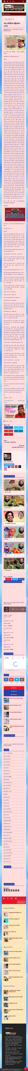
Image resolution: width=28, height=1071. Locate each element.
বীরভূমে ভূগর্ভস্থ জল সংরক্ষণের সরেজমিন (15, 996)
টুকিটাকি (6, 794)
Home (5, 18)
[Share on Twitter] (18, 427)
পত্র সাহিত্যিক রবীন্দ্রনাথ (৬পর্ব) (12, 24)
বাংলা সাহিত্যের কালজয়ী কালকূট (10, 523)
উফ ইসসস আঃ (7, 770)
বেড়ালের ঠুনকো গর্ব (8, 570)
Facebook (21, 579)
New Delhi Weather (8, 628)
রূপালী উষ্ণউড (7, 847)
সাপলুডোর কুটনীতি (8, 856)
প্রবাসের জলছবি (7, 817)
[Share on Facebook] (8, 427)
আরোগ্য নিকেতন (7, 765)
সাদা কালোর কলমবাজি (8, 853)
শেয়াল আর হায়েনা (8, 492)
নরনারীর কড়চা (7, 806)
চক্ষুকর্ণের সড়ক (7, 773)
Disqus (14, 579)
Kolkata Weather (7, 616)
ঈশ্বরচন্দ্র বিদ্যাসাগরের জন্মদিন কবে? (15, 912)
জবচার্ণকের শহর (7, 788)
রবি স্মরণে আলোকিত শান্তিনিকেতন (16, 712)
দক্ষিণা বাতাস (7, 803)
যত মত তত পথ (7, 835)
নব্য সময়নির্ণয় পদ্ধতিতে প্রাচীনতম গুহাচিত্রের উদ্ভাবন (14, 991)
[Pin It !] (8, 434)
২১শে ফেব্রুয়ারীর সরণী (8, 753)
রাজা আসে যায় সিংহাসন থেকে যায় (15, 705)
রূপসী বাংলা (7, 844)
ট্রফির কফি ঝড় (7, 797)
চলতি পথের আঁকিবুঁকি (8, 776)
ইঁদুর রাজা (6, 539)
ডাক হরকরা (7, 800)
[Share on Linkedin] (18, 431)
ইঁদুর (5, 554)
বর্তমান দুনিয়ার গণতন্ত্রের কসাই (14, 919)
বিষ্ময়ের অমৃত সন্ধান (8, 826)
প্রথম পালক (7, 814)
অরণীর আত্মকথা (7, 762)
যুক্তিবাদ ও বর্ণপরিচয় (8, 838)
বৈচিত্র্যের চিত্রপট (7, 829)
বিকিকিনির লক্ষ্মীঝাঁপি (8, 820)
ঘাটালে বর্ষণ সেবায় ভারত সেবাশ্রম (15, 719)
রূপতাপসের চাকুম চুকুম (8, 841)
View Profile (10, 464)
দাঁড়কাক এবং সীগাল (12, 1016)
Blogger (8, 579)
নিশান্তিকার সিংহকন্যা (8, 812)
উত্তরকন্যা (7, 768)
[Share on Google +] (8, 431)
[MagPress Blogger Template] (14, 7)
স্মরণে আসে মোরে (8, 861)
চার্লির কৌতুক (7, 779)
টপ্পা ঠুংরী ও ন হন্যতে (11, 18)
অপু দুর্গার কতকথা (8, 759)
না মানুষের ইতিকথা (8, 809)
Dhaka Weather (7, 640)
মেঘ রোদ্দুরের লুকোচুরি (8, 832)
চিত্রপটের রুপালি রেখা (8, 782)
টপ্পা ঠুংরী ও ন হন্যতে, (8, 30)
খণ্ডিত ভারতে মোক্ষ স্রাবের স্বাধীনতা (16, 698)
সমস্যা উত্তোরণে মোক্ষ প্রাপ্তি (14, 925)
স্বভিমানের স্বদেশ (8, 858)
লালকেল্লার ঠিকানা (8, 850)
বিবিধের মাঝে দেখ (7, 823)
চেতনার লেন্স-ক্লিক (8, 785)
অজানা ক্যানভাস (7, 756)
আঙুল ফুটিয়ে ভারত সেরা (13, 1003)
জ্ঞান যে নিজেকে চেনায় (12, 931)
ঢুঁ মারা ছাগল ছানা (8, 507)
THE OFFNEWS (5, 1069)
